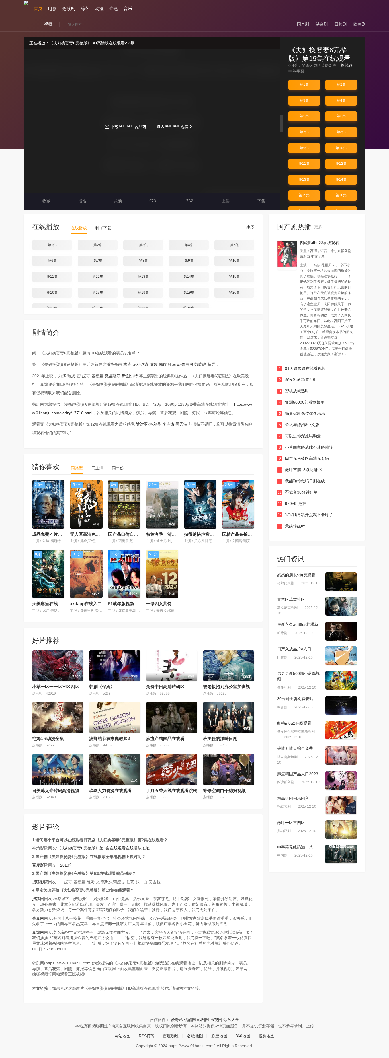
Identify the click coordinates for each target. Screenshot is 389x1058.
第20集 (234, 292)
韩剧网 (203, 1019)
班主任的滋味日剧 (220, 738)
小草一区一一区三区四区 (55, 686)
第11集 (304, 164)
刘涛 (62, 376)
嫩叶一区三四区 (291, 822)
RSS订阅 (147, 1036)
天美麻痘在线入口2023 (53, 603)
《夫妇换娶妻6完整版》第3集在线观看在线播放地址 (103, 848)
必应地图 (219, 1036)
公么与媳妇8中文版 (299, 424)
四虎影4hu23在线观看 (319, 242)
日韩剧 (341, 24)
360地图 (243, 1036)
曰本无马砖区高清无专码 (304, 458)
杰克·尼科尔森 (136, 364)
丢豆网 (38, 918)
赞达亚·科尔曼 (148, 424)
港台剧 (322, 24)
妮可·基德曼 (92, 376)
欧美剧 (359, 24)
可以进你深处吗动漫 (300, 436)
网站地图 (122, 1036)
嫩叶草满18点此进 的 (300, 469)
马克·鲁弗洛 (182, 364)
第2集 (341, 84)
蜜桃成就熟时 (294, 391)
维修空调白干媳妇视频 (224, 790)
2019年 (66, 865)
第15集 (304, 195)
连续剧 (68, 8)
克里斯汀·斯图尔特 (121, 376)
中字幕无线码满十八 (295, 847)
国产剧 (303, 24)
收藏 (45, 201)
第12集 (341, 164)
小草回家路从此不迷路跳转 (306, 447)
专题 (113, 8)
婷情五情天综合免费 (295, 748)
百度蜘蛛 (171, 1036)
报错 (81, 201)
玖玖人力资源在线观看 (110, 790)
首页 (38, 8)
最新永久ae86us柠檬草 (297, 624)
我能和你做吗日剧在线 (301, 481)
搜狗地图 (267, 1036)
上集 (225, 201)
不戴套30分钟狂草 (298, 492)
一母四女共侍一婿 (163, 603)
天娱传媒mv (292, 526)
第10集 (341, 148)
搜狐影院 (40, 882)
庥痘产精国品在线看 (165, 738)
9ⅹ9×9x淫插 (292, 503)
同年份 (118, 468)
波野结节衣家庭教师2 (109, 738)
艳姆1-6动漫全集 (48, 738)
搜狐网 (38, 898)
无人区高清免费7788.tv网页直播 (100, 534)
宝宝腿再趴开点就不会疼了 (305, 514)
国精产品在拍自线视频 (243, 534)
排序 (249, 226)
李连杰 (168, 424)
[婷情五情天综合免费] (341, 755)
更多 (318, 226)
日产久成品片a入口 (294, 649)
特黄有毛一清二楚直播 (167, 534)
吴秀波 (181, 424)
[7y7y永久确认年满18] (287, 255)
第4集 (341, 100)
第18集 (143, 292)
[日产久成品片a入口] (341, 655)
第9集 (304, 148)
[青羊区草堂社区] (341, 606)
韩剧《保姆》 (102, 686)
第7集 (304, 132)
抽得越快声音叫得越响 (205, 534)
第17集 (97, 292)
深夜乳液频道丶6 (297, 379)
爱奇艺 (177, 1019)
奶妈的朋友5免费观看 (296, 575)
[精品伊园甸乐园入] (341, 805)
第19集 (188, 292)
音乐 (128, 8)
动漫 (99, 8)
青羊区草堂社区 (291, 599)
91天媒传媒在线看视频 (302, 368)
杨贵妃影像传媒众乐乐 (302, 413)
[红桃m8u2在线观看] (341, 730)
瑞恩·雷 (74, 376)
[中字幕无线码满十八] (341, 854)
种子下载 (103, 228)
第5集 (304, 116)
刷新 (117, 201)
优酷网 (190, 1019)
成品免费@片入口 (49, 534)
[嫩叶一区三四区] (341, 829)
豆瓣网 (38, 932)
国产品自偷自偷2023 (127, 534)
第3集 (304, 100)
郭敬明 (165, 364)
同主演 (97, 468)
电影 (52, 8)
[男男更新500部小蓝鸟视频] (341, 680)
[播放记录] (363, 8)
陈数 (154, 364)
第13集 (304, 180)
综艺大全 (231, 1019)
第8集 (341, 132)
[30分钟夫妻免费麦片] (341, 705)
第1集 (304, 84)
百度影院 (40, 865)
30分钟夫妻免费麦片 (295, 698)
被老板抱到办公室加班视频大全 (233, 686)
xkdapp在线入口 (86, 603)
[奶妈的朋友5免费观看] (341, 581)
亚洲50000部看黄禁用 (302, 402)
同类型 (77, 468)
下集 (260, 201)
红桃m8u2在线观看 (294, 723)
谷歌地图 (195, 1036)
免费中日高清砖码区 (165, 686)
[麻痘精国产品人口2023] (341, 780)
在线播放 (79, 228)
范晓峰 (200, 364)
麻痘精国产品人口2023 (297, 774)
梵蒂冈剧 (310, 65)
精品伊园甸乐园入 (293, 798)
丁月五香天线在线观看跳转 (171, 790)
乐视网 (216, 1019)
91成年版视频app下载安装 (133, 603)
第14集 (341, 180)
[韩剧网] (26, 2)
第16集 (341, 195)
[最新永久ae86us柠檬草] (341, 631)
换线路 (347, 65)
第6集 (341, 116)
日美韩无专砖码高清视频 (55, 790)
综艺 (85, 8)
